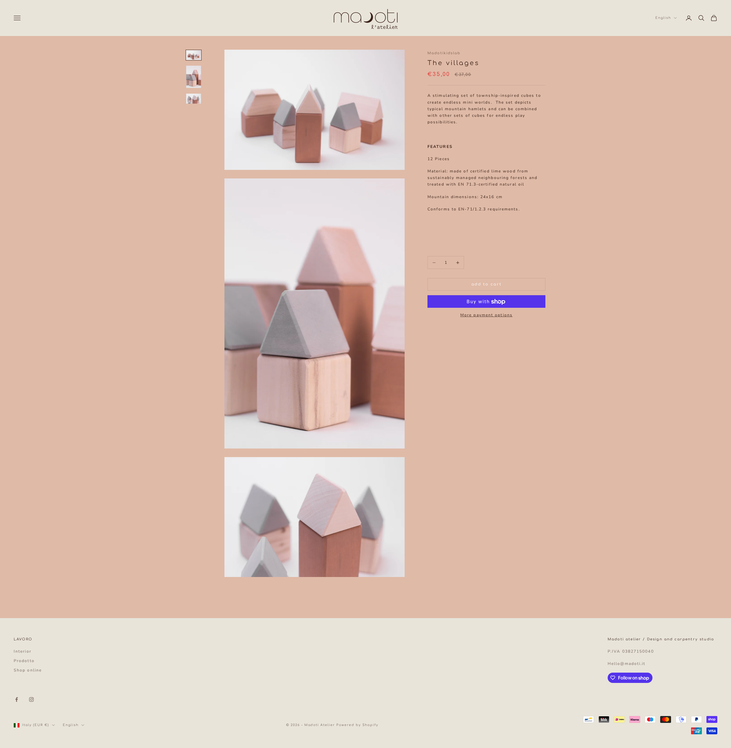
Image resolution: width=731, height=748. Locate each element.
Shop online (28, 670)
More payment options (486, 315)
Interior (22, 651)
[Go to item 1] (194, 55)
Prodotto (24, 660)
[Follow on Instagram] (31, 699)
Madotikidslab (443, 53)
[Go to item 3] (194, 98)
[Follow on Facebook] (16, 699)
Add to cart (486, 284)
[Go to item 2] (194, 77)
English (663, 18)
